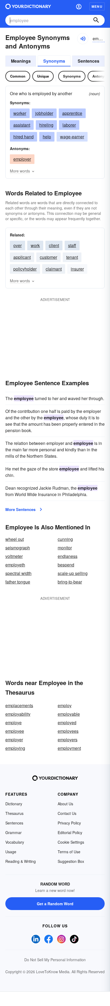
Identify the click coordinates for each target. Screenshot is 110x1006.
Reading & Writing (20, 861)
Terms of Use (69, 851)
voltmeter (14, 556)
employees (68, 731)
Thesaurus (14, 813)
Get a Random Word (55, 903)
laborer (69, 125)
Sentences (88, 61)
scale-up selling (73, 573)
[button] (79, 6)
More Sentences (20, 509)
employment (69, 748)
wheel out (14, 539)
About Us (65, 803)
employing (15, 748)
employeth (15, 565)
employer (22, 159)
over (17, 245)
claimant (54, 269)
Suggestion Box (71, 861)
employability (17, 714)
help (47, 137)
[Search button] (96, 20)
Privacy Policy (69, 823)
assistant (21, 125)
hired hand (23, 137)
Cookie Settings (71, 842)
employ (65, 705)
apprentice (72, 113)
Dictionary (13, 803)
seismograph (17, 548)
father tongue (17, 582)
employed (67, 722)
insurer (77, 269)
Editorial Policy (70, 832)
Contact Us (67, 813)
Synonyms (54, 61)
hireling (46, 125)
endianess (67, 556)
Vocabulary (14, 842)
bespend (66, 565)
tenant (72, 257)
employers (67, 740)
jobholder (44, 113)
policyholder (25, 269)
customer (48, 257)
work (35, 245)
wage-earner (72, 137)
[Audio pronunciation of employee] (82, 38)
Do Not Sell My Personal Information (55, 959)
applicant (22, 257)
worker (19, 113)
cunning (65, 539)
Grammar (13, 832)
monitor (65, 548)
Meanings (21, 61)
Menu (97, 6)
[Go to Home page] (28, 6)
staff (72, 245)
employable (69, 714)
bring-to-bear (70, 582)
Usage (10, 851)
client (54, 245)
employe (13, 722)
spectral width (18, 573)
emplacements (19, 705)
